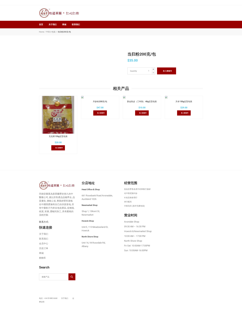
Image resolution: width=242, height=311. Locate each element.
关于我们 (43, 234)
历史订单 (43, 248)
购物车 (42, 258)
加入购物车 (167, 71)
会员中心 (43, 243)
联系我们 (43, 238)
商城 (41, 253)
